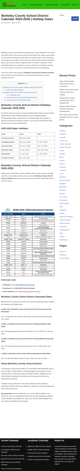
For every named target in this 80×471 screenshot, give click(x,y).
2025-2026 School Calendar (25, 285)
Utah (61, 233)
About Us (75, 5)
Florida (62, 150)
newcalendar (6, 23)
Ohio (61, 207)
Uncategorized (64, 230)
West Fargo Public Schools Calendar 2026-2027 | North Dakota (69, 117)
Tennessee (63, 226)
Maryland (63, 177)
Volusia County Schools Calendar (39, 456)
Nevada (62, 193)
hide (25, 83)
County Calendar (65, 144)
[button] (42, 4)
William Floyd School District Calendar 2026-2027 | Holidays (69, 92)
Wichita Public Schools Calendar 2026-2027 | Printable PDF (67, 100)
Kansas (62, 164)
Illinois (62, 157)
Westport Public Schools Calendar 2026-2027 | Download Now (68, 109)
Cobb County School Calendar (11, 446)
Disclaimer (63, 255)
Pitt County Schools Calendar (38, 453)
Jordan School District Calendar (38, 459)
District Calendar (65, 147)
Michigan (63, 183)
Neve (3, 469)
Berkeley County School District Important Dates (20, 97)
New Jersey (64, 197)
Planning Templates (66, 216)
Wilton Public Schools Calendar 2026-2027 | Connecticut (67, 83)
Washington (64, 240)
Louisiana (63, 170)
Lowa (61, 174)
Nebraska (63, 190)
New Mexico (64, 200)
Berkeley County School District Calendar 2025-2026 (19, 92)
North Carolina (64, 203)
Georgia (62, 154)
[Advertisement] (28, 40)
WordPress (18, 469)
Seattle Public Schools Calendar (38, 449)
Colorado (63, 137)
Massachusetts (65, 180)
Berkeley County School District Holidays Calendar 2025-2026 (22, 87)
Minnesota (63, 187)
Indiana (62, 160)
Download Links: (13, 95)
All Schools (65, 5)
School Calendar (65, 220)
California (63, 134)
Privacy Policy (64, 258)
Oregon (62, 213)
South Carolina (65, 223)
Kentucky (63, 167)
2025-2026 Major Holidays (13, 90)
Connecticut (64, 140)
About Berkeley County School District (17, 100)
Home (25, 5)
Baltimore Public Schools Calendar (39, 446)
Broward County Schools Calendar (12, 459)
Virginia (62, 236)
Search (62, 15)
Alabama (63, 131)
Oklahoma (63, 210)
